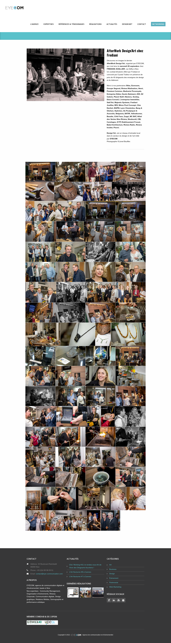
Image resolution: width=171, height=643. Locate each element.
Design (112, 574)
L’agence (34, 24)
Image (65, 75)
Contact (141, 24)
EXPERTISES (49, 24)
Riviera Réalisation (129, 88)
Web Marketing (115, 587)
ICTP (119, 122)
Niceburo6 (132, 119)
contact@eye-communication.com (49, 574)
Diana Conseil (113, 100)
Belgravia (120, 114)
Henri (140, 88)
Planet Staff (119, 97)
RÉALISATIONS (95, 24)
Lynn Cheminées (128, 108)
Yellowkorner (136, 114)
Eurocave (135, 86)
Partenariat (113, 582)
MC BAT (133, 116)
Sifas (128, 86)
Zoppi (126, 116)
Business (112, 569)
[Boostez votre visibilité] (19, 8)
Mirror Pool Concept (127, 105)
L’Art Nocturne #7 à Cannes (80, 576)
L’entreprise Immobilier (129, 100)
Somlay (136, 97)
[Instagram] (123, 600)
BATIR (127, 114)
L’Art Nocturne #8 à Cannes (80, 572)
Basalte (110, 116)
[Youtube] (118, 600)
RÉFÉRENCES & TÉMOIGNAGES (71, 24)
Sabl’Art (110, 102)
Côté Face (118, 116)
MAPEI (117, 108)
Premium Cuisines (114, 91)
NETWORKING (158, 24)
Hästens (128, 97)
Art (110, 565)
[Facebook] (109, 600)
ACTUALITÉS (112, 24)
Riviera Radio (129, 125)
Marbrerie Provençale (132, 91)
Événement (113, 578)
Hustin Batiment (129, 94)
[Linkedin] (114, 600)
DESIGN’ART (127, 24)
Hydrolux (118, 111)
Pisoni (116, 128)
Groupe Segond (113, 88)
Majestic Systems (122, 102)
